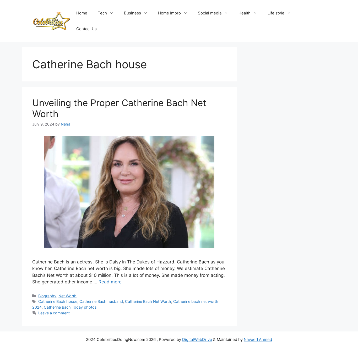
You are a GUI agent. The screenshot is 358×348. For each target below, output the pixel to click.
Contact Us (86, 28)
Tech (102, 13)
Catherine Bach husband (101, 301)
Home (81, 13)
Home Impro (169, 13)
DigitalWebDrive (197, 339)
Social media (209, 13)
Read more (110, 281)
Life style (276, 13)
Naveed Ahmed (258, 339)
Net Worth (67, 296)
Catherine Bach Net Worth (148, 301)
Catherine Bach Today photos (70, 307)
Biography (47, 296)
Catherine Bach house (57, 301)
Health (244, 13)
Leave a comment (54, 313)
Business (132, 13)
